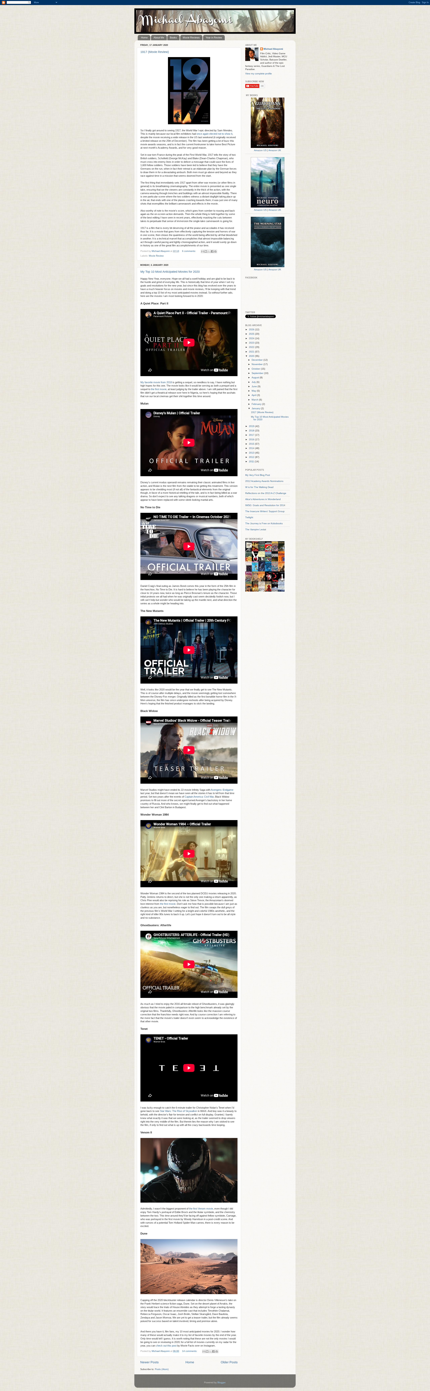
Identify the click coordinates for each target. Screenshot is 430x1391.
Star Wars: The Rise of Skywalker (178, 1111)
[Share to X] (209, 251)
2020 (252, 356)
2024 (252, 338)
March (255, 399)
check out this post (166, 1345)
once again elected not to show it (214, 133)
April (254, 395)
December (257, 360)
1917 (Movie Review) (154, 52)
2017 (252, 435)
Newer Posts (149, 1362)
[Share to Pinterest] (215, 251)
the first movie (158, 389)
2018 (252, 430)
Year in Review (214, 37)
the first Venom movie (201, 1208)
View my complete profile (258, 73)
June (254, 386)
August (256, 377)
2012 (252, 457)
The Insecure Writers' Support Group (265, 511)
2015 (252, 444)
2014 (252, 448)
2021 (252, 351)
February (257, 404)
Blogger (221, 1382)
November (257, 364)
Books (173, 37)
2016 (252, 439)
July (254, 382)
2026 (252, 329)
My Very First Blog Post (257, 475)
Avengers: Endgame (222, 790)
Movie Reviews (191, 37)
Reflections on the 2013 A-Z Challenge (265, 493)
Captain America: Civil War (199, 796)
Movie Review (156, 256)
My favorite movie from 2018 (156, 382)
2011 (252, 461)
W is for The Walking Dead (259, 487)
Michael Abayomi (273, 49)
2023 (252, 343)
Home (144, 37)
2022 (252, 347)
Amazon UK (274, 150)
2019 (252, 426)
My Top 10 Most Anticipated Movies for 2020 (170, 271)
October (256, 369)
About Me (159, 37)
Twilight (249, 517)
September (258, 373)
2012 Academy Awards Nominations (264, 481)
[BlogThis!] (205, 251)
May (254, 391)
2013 (252, 453)
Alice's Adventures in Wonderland (263, 499)
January (256, 408)
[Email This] (202, 251)
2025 (252, 334)
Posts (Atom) (162, 1369)
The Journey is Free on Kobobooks (264, 523)
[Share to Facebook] (212, 251)
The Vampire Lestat (255, 529)
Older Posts (229, 1362)
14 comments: (190, 1351)
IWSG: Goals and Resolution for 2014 (265, 505)
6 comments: (189, 251)
